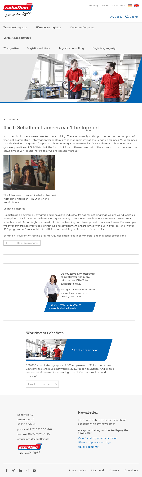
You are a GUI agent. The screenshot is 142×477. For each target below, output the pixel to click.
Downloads (132, 470)
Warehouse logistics (48, 27)
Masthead (97, 470)
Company (93, 5)
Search (134, 17)
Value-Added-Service (17, 38)
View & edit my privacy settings (97, 438)
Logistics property (104, 48)
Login (118, 17)
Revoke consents (88, 446)
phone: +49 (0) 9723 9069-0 (66, 305)
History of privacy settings (94, 442)
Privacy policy (77, 470)
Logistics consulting (71, 48)
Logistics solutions (38, 48)
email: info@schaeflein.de (62, 308)
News (105, 5)
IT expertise (11, 48)
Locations (118, 5)
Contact (114, 470)
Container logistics (82, 27)
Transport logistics (15, 27)
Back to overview (27, 243)
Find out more (39, 384)
